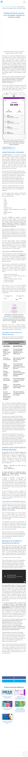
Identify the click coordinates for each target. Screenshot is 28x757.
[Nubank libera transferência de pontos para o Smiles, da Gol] (20, 692)
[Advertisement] (14, 35)
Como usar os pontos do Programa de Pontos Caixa (7, 722)
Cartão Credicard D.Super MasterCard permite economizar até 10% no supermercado (20, 710)
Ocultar (13, 147)
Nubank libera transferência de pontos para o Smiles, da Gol (20, 698)
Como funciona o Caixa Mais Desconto (7, 709)
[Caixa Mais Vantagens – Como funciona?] (7, 692)
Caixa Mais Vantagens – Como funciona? (7, 697)
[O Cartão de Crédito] (24, 1)
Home (3, 6)
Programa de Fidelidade (11, 6)
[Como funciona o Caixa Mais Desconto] (7, 703)
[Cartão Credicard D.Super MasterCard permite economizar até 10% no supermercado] (20, 703)
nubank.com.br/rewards (13, 285)
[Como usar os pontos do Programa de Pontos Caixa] (7, 716)
